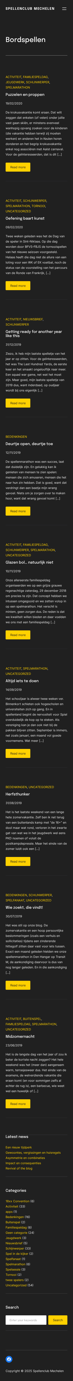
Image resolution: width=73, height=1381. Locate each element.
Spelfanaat (15, 900)
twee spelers (15, 1280)
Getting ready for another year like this (34, 334)
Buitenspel (32, 1019)
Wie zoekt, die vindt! (24, 908)
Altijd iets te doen (22, 681)
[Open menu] (64, 9)
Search (58, 1320)
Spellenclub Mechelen (30, 9)
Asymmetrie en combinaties (25, 1158)
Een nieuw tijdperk (19, 1147)
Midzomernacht (20, 1037)
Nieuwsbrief (33, 319)
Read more (18, 167)
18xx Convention (17, 1201)
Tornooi (38, 206)
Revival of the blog (19, 1168)
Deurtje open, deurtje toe (29, 444)
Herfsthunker (18, 794)
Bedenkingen (16, 437)
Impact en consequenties (23, 1163)
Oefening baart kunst (25, 219)
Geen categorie (16, 1233)
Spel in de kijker (17, 1254)
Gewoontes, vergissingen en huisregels (33, 1152)
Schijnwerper (37, 82)
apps (9, 1212)
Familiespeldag (35, 77)
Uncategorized (18, 211)
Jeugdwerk (15, 82)
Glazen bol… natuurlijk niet (29, 563)
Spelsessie (13, 1269)
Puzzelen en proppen (25, 95)
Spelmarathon (18, 87)
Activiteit (13, 77)
